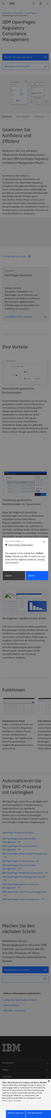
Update (31, 575)
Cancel (8, 575)
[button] (49, 1081)
